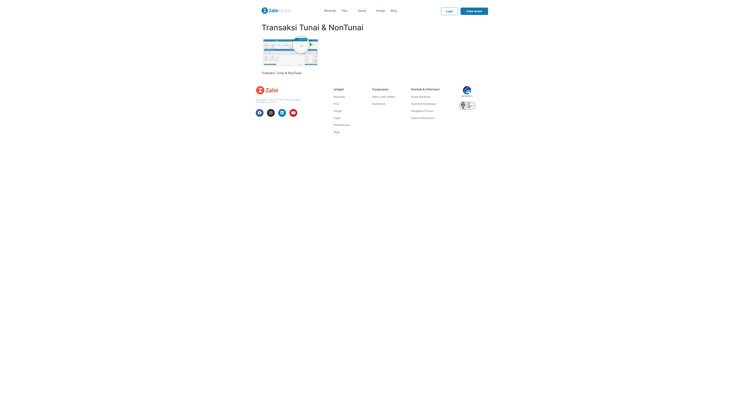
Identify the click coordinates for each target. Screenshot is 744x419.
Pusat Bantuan (420, 97)
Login (337, 118)
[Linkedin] (282, 113)
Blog (394, 10)
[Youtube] (293, 113)
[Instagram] (271, 113)
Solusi (362, 10)
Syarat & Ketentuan (423, 104)
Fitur (345, 10)
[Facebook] (260, 113)
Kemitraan (379, 104)
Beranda (330, 10)
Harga (380, 10)
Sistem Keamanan (422, 118)
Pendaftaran (342, 125)
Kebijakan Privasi (422, 111)
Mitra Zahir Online (383, 97)
